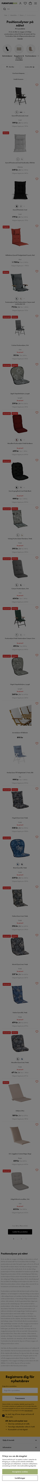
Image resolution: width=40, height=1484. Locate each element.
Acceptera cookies (20, 1471)
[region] (20, 1467)
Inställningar (20, 1478)
